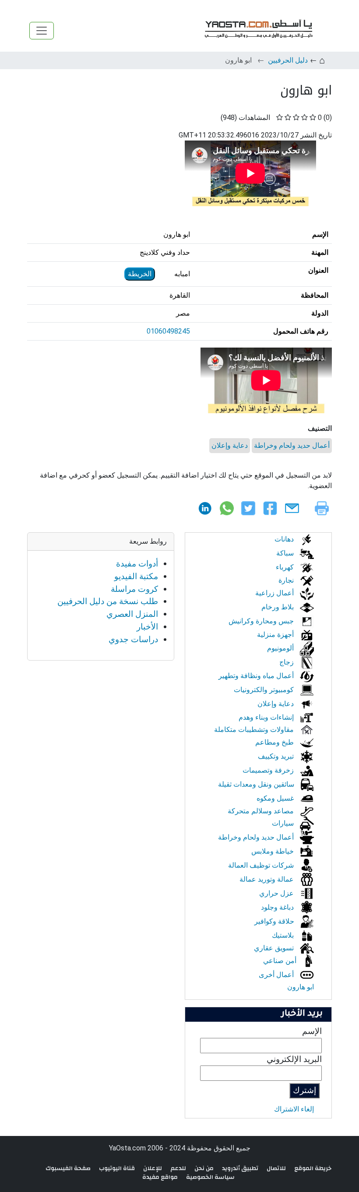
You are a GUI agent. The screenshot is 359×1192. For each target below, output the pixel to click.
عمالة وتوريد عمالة (267, 879)
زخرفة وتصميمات (269, 770)
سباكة (286, 553)
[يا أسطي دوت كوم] (257, 30)
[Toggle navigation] (41, 30)
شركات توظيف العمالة (262, 865)
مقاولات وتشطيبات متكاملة (255, 729)
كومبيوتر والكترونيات (265, 690)
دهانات (285, 539)
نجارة (287, 580)
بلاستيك (284, 935)
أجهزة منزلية (276, 634)
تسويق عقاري (275, 948)
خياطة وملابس (273, 851)
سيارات (284, 823)
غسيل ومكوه (276, 798)
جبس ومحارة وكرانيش (262, 621)
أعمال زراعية (275, 593)
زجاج (287, 662)
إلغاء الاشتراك (294, 1109)
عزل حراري (277, 893)
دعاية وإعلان (229, 445)
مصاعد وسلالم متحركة (262, 811)
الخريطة (139, 274)
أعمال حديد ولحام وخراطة (292, 445)
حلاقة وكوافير (275, 921)
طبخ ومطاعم (275, 742)
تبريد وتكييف (277, 756)
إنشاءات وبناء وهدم (267, 717)
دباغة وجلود (278, 907)
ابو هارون (300, 987)
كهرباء (286, 567)
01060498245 (168, 331)
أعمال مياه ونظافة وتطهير (257, 676)
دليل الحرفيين (288, 60)
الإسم (312, 1031)
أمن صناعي (280, 960)
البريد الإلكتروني (294, 1059)
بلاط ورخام (278, 607)
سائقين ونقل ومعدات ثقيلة (257, 784)
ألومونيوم (281, 648)
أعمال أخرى (277, 974)
